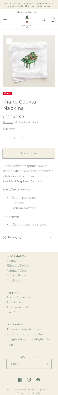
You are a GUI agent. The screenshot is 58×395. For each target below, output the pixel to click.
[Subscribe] (46, 364)
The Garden (15, 302)
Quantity (9, 128)
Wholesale (13, 280)
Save (8, 93)
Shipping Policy (17, 265)
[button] (5, 19)
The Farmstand (17, 307)
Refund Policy (16, 270)
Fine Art (12, 312)
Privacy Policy (16, 275)
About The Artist (18, 297)
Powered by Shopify (29, 393)
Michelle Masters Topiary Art (34, 389)
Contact (11, 260)
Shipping (8, 122)
